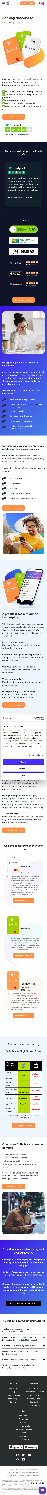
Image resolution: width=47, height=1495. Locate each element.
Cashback (34, 1402)
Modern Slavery (25, 1475)
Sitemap (36, 1475)
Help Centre (24, 1415)
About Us (13, 1388)
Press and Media (13, 1395)
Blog (13, 1392)
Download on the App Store (16, 1447)
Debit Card (34, 1395)
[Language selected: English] (42, 3)
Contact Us (23, 1419)
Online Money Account (34, 1392)
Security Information (30, 1472)
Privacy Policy (32, 1470)
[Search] (39, 3)
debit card (13, 407)
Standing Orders (34, 1398)
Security (23, 1422)
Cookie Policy (14, 1472)
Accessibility (23, 1439)
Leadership (13, 1398)
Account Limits (23, 1426)
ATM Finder (23, 1436)
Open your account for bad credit (23, 1303)
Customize (22, 769)
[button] (23, 220)
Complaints (11, 1475)
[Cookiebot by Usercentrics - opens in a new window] (34, 718)
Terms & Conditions (17, 1470)
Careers (13, 1402)
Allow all (23, 762)
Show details (34, 755)
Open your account (13, 117)
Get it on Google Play (31, 1447)
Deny (23, 775)
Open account (27, 3)
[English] (42, 3)
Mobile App (34, 1388)
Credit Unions (34, 1405)
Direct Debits (34, 405)
